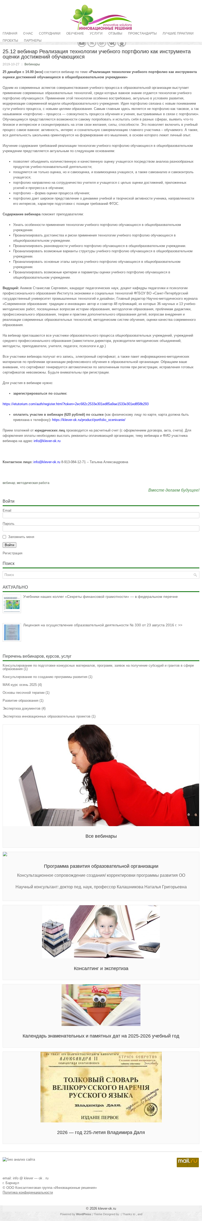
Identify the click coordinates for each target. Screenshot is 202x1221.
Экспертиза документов (22, 708)
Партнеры (33, 40)
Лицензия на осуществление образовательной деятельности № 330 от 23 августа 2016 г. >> (102, 625)
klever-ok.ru (51, 441)
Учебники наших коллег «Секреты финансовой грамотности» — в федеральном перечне (100, 596)
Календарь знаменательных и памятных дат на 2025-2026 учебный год (101, 1036)
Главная (10, 33)
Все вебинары (101, 836)
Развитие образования (20, 700)
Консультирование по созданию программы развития (45, 677)
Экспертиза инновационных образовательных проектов (46, 716)
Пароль (8, 523)
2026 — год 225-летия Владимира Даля (101, 1132)
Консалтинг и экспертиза (101, 968)
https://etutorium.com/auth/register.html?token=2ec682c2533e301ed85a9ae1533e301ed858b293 (76, 404)
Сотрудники (49, 33)
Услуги (96, 33)
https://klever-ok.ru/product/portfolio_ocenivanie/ (89, 420)
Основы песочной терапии (23, 693)
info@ (38, 441)
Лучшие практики (178, 33)
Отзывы (115, 33)
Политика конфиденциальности (28, 1192)
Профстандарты (142, 33)
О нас (28, 33)
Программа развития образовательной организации (101, 866)
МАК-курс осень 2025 (20, 685)
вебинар (9, 483)
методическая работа (33, 483)
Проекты (10, 40)
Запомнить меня (21, 537)
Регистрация (12, 553)
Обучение (75, 33)
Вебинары (32, 64)
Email (7, 510)
